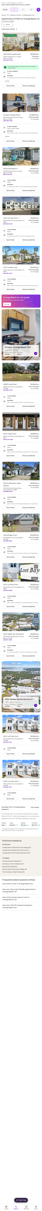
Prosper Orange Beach (11, 115)
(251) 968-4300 (8, 390)
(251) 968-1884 (7, 541)
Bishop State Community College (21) (14, 869)
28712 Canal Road (9, 434)
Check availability (28, 86)
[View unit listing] (35, 353)
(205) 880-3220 (8, 60)
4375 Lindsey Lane (10, 267)
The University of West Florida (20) (13, 872)
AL (8, 15)
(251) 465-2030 (8, 224)
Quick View (10, 86)
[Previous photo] (4, 42)
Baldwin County (15, 15)
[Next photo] (38, 42)
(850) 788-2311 (7, 174)
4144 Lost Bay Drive (10, 584)
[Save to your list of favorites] (36, 36)
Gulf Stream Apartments (12, 54)
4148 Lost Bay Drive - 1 (11, 218)
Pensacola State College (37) (11, 861)
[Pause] (37, 311)
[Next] (38, 10)
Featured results (8, 29)
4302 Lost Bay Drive (10, 736)
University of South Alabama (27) (13, 864)
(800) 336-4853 (8, 439)
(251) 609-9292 (7, 590)
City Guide (35, 807)
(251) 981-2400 (7, 273)
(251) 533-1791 (7, 742)
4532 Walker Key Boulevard (13, 634)
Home (4, 15)
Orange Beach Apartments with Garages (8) (16, 847)
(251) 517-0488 (7, 639)
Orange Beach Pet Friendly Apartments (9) (16, 853)
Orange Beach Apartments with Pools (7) (15, 850)
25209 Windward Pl (10, 168)
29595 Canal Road (10, 384)
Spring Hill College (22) (9, 866)
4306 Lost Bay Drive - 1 (11, 781)
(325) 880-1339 (7, 120)
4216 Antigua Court (10, 535)
